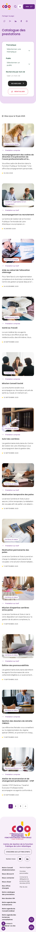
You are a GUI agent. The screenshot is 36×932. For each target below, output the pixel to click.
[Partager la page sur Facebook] (21, 21)
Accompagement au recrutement (18, 215)
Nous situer (6, 882)
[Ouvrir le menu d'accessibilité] (3, 923)
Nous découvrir (8, 874)
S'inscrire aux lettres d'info (18, 852)
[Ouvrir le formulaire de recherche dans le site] (15, 6)
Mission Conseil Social (12, 383)
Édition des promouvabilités (15, 665)
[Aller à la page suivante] (25, 806)
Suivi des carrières (10, 439)
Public (13, 62)
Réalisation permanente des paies (15, 551)
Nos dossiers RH (8, 898)
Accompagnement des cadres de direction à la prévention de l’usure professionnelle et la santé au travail (18, 157)
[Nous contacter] (31, 927)
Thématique (15, 49)
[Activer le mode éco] (3, 928)
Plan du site (23, 887)
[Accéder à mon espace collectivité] (20, 7)
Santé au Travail (10, 328)
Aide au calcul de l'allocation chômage (16, 271)
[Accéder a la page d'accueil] (6, 6)
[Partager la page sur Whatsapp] (26, 21)
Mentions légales (25, 867)
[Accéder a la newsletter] (31, 920)
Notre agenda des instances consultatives (9, 917)
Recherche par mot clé (15, 72)
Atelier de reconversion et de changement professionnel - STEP (18, 780)
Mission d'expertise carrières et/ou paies (15, 609)
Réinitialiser (19, 91)
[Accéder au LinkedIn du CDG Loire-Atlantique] (27, 859)
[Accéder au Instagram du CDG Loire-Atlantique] (20, 859)
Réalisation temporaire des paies (18, 494)
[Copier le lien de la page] (4, 21)
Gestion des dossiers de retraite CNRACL (17, 722)
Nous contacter (8, 878)
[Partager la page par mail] (10, 21)
